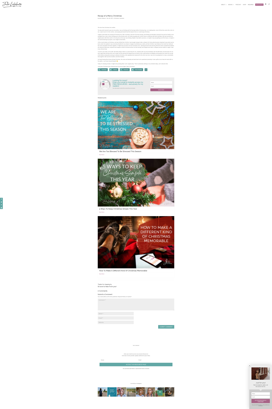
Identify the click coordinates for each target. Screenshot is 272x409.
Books (230, 4)
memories (121, 18)
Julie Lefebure (102, 18)
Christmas (116, 18)
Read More (101, 154)
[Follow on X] (134, 348)
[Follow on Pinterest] (140, 348)
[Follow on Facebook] (132, 348)
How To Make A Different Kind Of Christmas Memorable (123, 271)
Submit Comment (166, 327)
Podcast (238, 4)
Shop (244, 4)
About (223, 4)
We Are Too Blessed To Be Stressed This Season (120, 151)
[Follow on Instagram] (137, 348)
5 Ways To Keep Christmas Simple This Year (118, 209)
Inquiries (250, 4)
